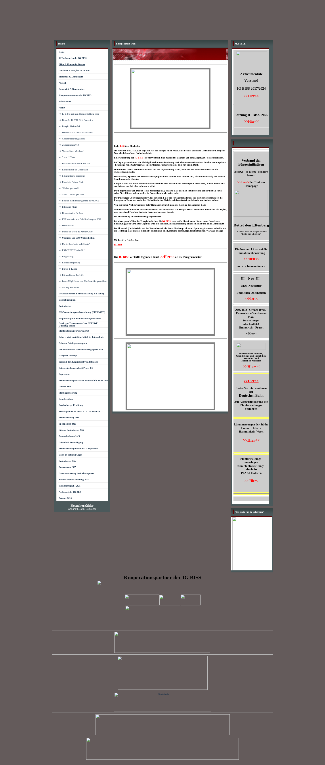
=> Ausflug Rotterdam (69, 287)
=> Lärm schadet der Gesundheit (73, 169)
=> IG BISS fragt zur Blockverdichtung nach (79, 114)
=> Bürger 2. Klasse (68, 269)
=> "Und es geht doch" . (70, 188)
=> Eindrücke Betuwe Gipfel (71, 182)
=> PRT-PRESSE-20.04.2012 (72, 250)
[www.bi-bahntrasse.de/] (191, 604)
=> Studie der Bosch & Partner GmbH (76, 231)
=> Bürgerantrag (66, 256)
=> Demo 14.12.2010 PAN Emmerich (76, 120)
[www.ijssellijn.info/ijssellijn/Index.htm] (162, 710)
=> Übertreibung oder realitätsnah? (74, 244)
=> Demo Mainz (66, 225)
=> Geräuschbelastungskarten (72, 138)
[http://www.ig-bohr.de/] (162, 593)
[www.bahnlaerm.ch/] (142, 604)
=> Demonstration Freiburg (71, 213)
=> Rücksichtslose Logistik (71, 275)
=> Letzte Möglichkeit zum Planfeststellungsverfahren (83, 281)
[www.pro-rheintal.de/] (169, 604)
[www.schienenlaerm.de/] (163, 734)
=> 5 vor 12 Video (67, 157)
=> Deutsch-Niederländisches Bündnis (76, 132)
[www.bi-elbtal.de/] (163, 688)
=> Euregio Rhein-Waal (69, 126)
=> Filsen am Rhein (68, 207)
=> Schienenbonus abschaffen (72, 176)
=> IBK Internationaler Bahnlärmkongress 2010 (80, 219)
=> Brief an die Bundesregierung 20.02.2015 (79, 200)
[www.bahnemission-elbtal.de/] (162, 652)
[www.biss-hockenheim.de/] (162, 628)
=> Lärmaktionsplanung (69, 262)
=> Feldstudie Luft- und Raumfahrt (74, 163)
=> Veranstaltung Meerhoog (71, 151)
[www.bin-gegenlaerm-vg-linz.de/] (162, 759)
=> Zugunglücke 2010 (69, 145)
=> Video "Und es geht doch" (72, 194)
